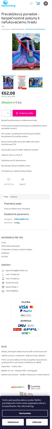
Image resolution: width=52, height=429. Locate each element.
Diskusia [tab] (13, 196)
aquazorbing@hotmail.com (17, 270)
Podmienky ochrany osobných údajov (16, 249)
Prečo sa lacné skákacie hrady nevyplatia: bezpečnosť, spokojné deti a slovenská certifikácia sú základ (24, 361)
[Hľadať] (31, 3)
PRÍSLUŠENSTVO (21, 219)
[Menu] (46, 3)
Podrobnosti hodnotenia (35, 29)
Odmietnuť (13, 422)
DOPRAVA (5, 253)
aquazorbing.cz (12, 287)
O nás (3, 242)
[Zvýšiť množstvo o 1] (11, 111)
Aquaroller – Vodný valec (11, 366)
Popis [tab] (6, 196)
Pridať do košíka (26, 113)
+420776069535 (12, 291)
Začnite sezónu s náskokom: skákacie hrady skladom (23, 355)
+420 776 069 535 (12, 274)
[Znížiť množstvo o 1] (11, 114)
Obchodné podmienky (10, 246)
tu (32, 406)
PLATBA (4, 256)
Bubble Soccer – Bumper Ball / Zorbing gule (19, 370)
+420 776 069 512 (12, 278)
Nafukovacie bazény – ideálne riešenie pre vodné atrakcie (25, 374)
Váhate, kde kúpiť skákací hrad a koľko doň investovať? (24, 351)
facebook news (12, 282)
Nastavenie (25, 413)
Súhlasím (37, 422)
